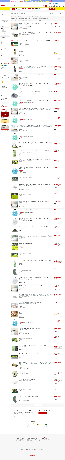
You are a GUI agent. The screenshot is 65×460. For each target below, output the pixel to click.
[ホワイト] (2, 63)
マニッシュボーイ (22, 299)
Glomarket (21, 146)
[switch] (8, 77)
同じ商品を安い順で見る (58, 26)
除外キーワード (3, 99)
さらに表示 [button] (2, 26)
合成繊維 (2, 50)
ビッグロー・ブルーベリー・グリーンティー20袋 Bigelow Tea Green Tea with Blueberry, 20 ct (35, 159)
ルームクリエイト (22, 113)
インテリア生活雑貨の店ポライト (24, 400)
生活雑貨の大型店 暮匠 (23, 282)
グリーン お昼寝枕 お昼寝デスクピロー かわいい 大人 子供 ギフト (30, 371)
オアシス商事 (22, 206)
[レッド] (8, 63)
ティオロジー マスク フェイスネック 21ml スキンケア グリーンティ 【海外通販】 (33, 345)
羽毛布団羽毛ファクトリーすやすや (24, 317)
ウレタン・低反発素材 (3, 48)
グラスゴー (21, 383)
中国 (1, 41)
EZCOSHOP (21, 264)
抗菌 (1, 55)
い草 (1, 49)
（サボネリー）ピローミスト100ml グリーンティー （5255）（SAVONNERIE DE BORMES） (35, 66)
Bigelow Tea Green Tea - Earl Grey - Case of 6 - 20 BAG (28, 353)
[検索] (46, 6)
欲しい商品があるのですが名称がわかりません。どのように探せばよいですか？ (23, 412)
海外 (3, 67)
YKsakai (21, 96)
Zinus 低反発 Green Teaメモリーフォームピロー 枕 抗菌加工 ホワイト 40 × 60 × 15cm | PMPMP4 (35, 294)
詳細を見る (40, 20)
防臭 (1, 56)
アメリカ (2, 40)
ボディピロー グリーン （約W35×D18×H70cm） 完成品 (28, 396)
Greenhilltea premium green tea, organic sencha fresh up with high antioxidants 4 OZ (33, 226)
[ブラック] (1, 63)
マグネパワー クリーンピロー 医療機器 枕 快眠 (27, 379)
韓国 (1, 43)
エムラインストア (22, 214)
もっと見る (13, 416)
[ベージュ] (5, 63)
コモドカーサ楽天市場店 (23, 28)
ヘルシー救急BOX (22, 307)
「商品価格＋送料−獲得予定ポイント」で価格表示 (16, 13)
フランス (2, 42)
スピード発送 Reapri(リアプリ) (24, 172)
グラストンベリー (22, 55)
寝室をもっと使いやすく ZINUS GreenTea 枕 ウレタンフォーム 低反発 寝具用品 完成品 (34, 201)
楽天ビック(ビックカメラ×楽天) (24, 289)
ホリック (21, 88)
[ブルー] (4, 65)
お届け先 (2, 68)
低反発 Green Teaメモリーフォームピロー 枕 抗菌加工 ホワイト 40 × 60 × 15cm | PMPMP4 (34, 184)
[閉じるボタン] (63, 17)
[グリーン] (2, 65)
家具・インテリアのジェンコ (24, 368)
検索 (5, 35)
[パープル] (5, 65)
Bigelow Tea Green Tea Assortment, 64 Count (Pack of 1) (29, 336)
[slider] (0, 31)
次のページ (40, 405)
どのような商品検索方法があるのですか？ (18, 413)
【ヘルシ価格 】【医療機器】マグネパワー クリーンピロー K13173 (30, 302)
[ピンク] (6, 63)
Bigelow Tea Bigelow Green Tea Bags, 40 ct (26, 243)
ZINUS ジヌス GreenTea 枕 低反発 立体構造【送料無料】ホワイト (30, 328)
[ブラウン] (4, 63)
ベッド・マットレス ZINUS (23, 130)
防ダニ (1, 60)
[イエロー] (1, 65)
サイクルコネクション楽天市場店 (24, 189)
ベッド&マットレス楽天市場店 (24, 79)
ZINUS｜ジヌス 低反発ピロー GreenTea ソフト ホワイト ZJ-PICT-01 (31, 285)
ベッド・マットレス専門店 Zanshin (24, 44)
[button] (61, 3)
